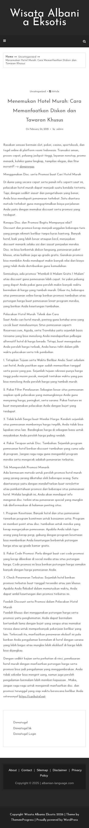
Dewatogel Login (24, 734)
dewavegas (27, 166)
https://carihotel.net (32, 696)
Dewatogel (20, 722)
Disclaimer (60, 770)
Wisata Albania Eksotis (44, 18)
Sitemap (42, 770)
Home (9, 57)
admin (59, 129)
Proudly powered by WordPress (57, 820)
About (13, 770)
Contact (26, 770)
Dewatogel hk (22, 728)
